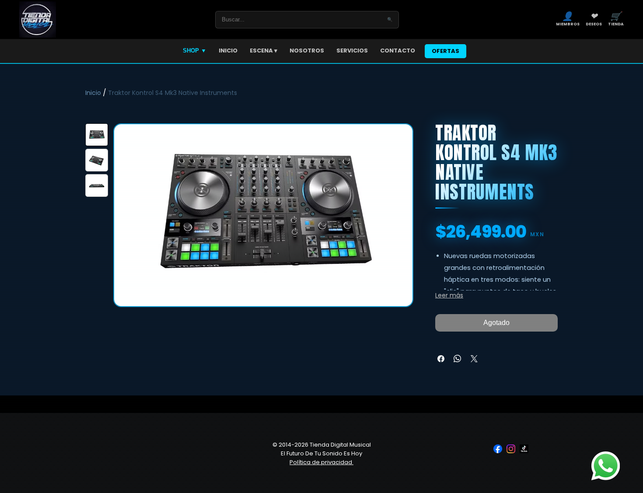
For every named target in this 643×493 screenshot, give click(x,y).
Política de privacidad (321, 462)
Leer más (449, 295)
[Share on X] (474, 358)
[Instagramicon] (511, 448)
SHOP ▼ (194, 50)
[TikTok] (524, 448)
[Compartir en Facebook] (441, 358)
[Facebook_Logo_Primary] (497, 448)
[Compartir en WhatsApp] (457, 358)
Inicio (93, 92)
